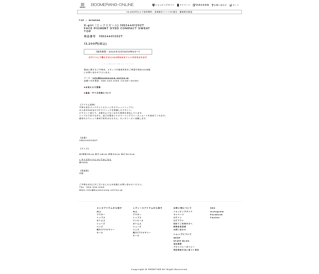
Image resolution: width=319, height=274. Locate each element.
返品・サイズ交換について (98, 93)
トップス (101, 217)
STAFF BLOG (181, 241)
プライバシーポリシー (184, 247)
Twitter (215, 217)
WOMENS (95, 20)
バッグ (100, 227)
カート (236, 5)
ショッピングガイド (165, 5)
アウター (101, 214)
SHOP (177, 238)
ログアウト (178, 220)
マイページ (185, 5)
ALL (99, 211)
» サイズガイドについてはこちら (95, 159)
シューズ (101, 224)
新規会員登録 (202, 5)
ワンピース (138, 220)
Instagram (217, 211)
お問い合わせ (220, 5)
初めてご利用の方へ (183, 224)
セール (100, 233)
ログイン (177, 217)
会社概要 (177, 244)
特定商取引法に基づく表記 (186, 250)
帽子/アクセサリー (106, 230)
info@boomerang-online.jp (111, 78)
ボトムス (101, 220)
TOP (81, 20)
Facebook (216, 214)
